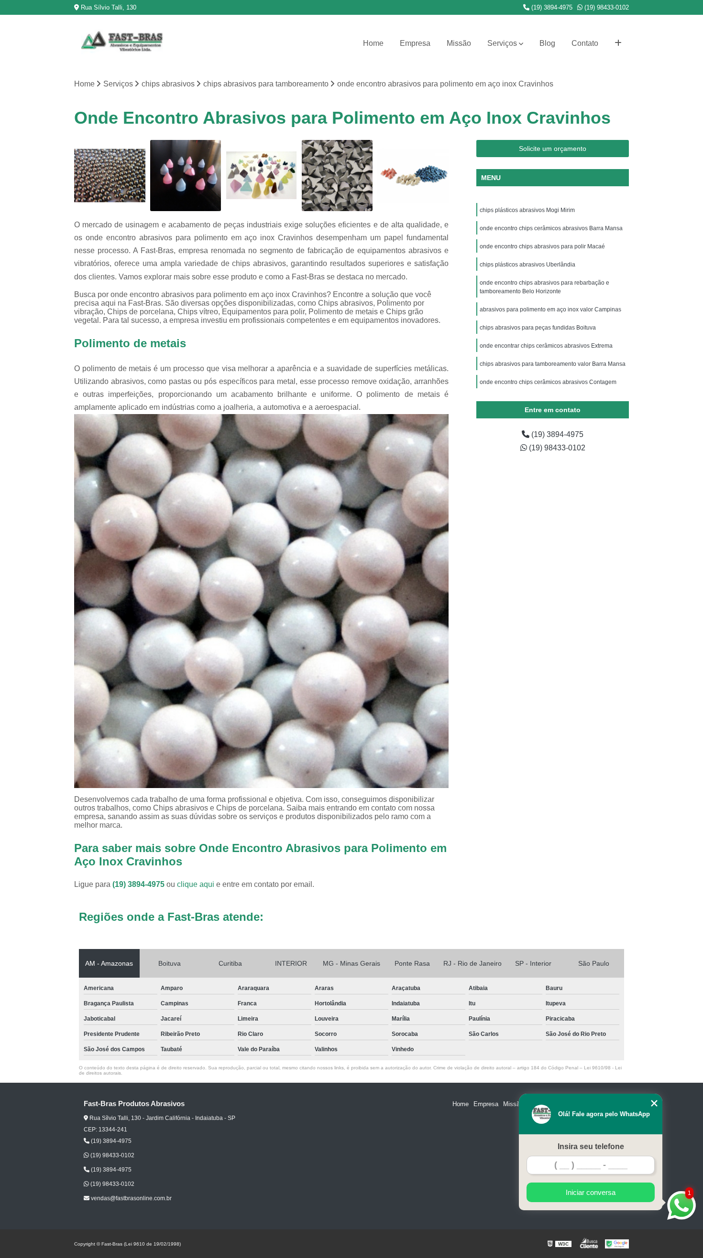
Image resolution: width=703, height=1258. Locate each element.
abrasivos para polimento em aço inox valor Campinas (550, 309)
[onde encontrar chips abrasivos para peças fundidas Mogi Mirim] (413, 175)
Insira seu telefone (591, 1146)
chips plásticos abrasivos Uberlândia (528, 264)
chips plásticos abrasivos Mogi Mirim (527, 210)
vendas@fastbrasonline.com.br (130, 1198)
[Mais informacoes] (618, 43)
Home (373, 43)
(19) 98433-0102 (605, 7)
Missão (459, 43)
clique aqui (195, 884)
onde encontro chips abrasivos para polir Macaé (543, 246)
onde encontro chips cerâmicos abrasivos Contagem (548, 382)
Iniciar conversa (590, 1192)
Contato (584, 43)
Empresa (415, 43)
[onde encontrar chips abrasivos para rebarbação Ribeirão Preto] (337, 175)
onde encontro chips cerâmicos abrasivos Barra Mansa (551, 228)
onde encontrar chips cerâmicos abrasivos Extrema (546, 345)
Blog (547, 43)
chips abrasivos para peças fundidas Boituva (538, 327)
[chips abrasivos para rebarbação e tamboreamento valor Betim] (185, 175)
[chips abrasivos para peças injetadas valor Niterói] (261, 175)
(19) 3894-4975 (550, 7)
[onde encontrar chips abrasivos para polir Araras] (109, 175)
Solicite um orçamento (552, 148)
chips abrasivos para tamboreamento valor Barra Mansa (553, 364)
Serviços (502, 43)
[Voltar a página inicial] (122, 43)
